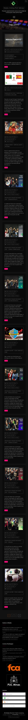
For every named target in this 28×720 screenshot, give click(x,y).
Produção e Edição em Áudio (12, 194)
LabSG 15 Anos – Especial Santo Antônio (13, 145)
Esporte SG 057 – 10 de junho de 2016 (13, 351)
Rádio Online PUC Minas (14, 8)
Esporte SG (8, 347)
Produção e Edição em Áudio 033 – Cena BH (13, 541)
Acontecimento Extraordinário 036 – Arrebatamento (11, 56)
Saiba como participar (8, 660)
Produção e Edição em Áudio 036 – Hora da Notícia (13, 391)
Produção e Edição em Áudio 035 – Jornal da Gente (13, 441)
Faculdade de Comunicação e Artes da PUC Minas (12, 631)
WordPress (21, 714)
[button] (26, 1)
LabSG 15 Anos (9, 141)
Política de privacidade (14, 717)
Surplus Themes (7, 714)
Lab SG (7, 49)
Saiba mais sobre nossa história (10, 639)
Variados (8, 89)
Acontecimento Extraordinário (12, 51)
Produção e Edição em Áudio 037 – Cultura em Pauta (13, 300)
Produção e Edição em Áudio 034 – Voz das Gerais (13, 491)
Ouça (6, 66)
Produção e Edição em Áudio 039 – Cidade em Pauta (13, 198)
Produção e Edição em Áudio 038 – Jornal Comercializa (13, 248)
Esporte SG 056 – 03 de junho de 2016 (14, 592)
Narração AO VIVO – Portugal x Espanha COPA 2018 (13, 94)
